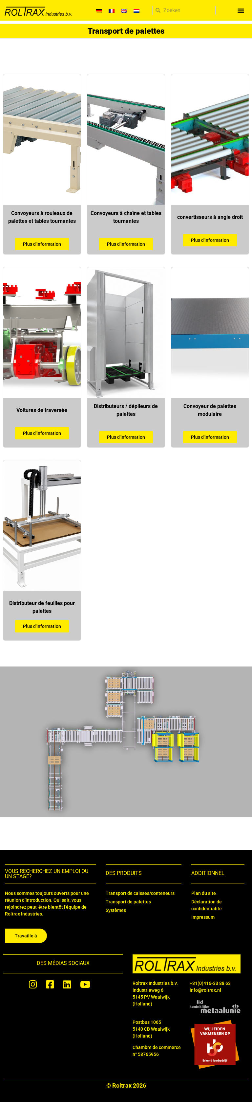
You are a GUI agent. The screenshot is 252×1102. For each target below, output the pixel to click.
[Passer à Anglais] (124, 10)
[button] (240, 10)
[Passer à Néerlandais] (136, 10)
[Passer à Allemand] (99, 10)
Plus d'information (42, 244)
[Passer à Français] (111, 10)
